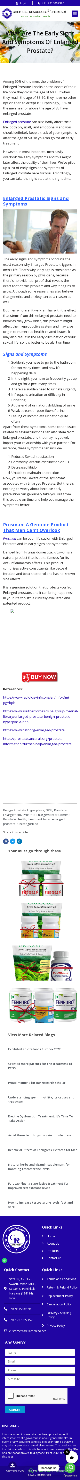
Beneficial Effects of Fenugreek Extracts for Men (42, 1150)
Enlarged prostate (17, 122)
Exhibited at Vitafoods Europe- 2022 (34, 1049)
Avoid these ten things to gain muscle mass (39, 1135)
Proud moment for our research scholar (36, 1083)
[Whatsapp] (4, 1260)
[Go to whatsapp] (70, 1468)
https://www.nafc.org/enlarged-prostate (34, 730)
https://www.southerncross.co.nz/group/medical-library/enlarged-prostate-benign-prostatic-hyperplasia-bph (40, 716)
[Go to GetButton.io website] (70, 1475)
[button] (75, 14)
